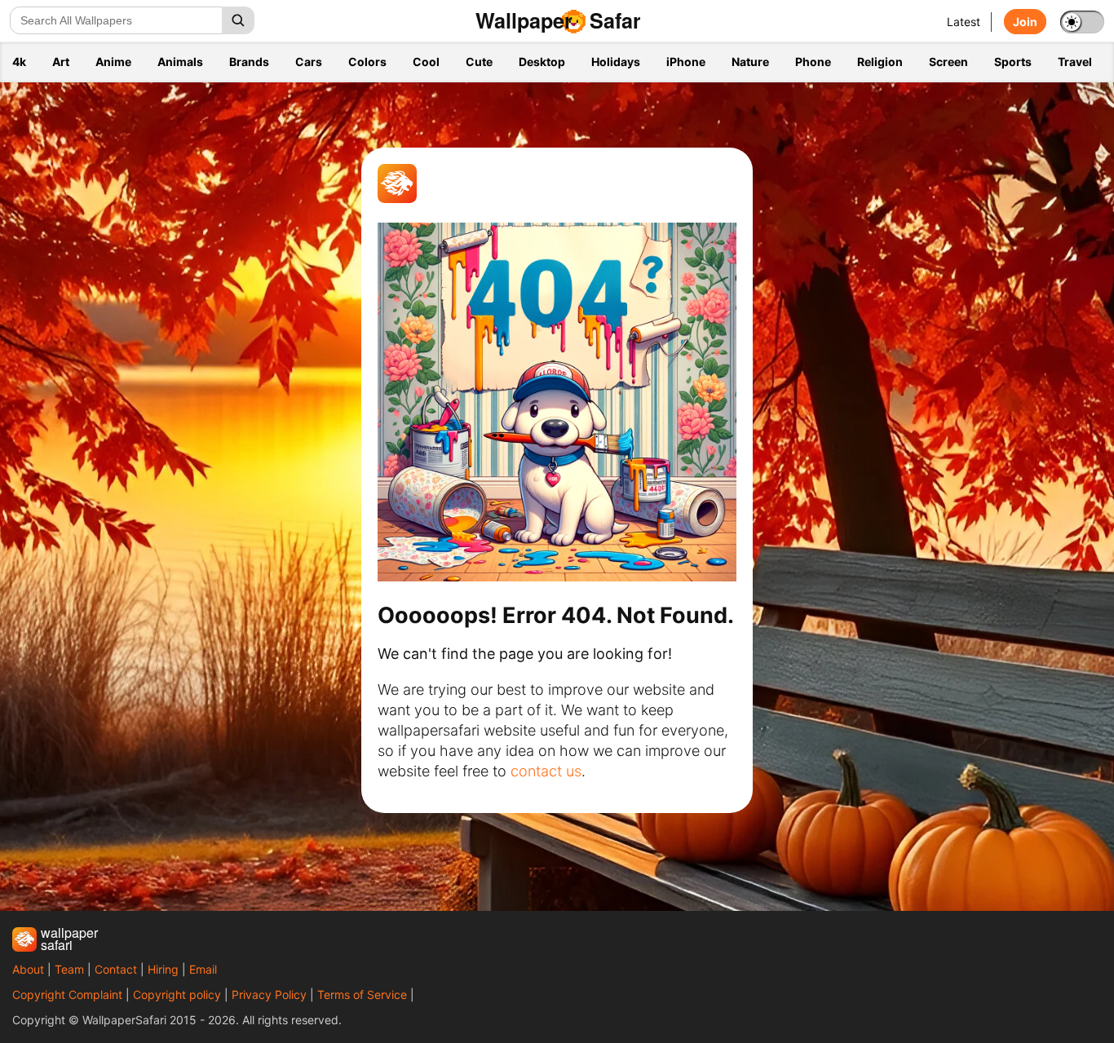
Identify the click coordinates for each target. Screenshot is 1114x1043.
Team (69, 969)
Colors (367, 62)
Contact (116, 969)
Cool (426, 62)
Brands (249, 62)
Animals (180, 62)
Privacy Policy (269, 994)
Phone (813, 62)
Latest (963, 22)
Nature (750, 62)
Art (60, 62)
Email (203, 969)
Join (1025, 22)
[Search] (238, 20)
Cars (308, 62)
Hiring (163, 969)
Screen (948, 62)
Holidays (615, 62)
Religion (880, 62)
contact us (546, 771)
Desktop (542, 62)
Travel (1075, 62)
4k (19, 62)
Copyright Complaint (67, 994)
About (28, 969)
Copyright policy (177, 994)
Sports (1013, 62)
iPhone (685, 62)
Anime (113, 62)
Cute (479, 62)
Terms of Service (362, 994)
